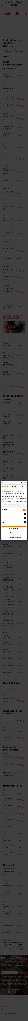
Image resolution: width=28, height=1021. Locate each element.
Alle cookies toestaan (14, 528)
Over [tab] (23, 486)
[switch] (24, 514)
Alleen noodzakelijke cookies (14, 537)
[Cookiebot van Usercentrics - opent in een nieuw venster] (20, 483)
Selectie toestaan (14, 532)
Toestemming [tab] (5, 486)
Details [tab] (14, 486)
